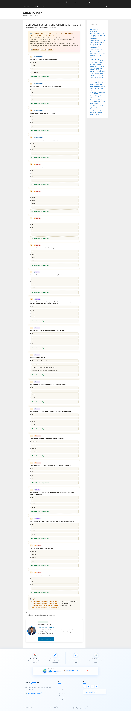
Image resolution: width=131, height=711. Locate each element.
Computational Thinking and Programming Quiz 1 (45, 605)
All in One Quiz (35, 6)
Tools (43, 6)
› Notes (59, 687)
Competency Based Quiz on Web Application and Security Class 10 (97, 29)
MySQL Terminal (77, 2)
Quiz (28, 612)
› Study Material (61, 693)
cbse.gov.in (84, 708)
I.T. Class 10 (57, 2)
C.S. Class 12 (38, 2)
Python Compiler (87, 2)
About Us (96, 2)
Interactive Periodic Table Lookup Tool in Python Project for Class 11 (97, 112)
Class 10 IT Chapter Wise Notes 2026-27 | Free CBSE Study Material (97, 101)
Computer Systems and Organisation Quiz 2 (44, 603)
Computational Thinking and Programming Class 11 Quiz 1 (41, 615)
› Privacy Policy (61, 699)
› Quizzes (60, 691)
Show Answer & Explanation (40, 76)
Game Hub (26, 6)
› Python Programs (62, 689)
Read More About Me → (46, 639)
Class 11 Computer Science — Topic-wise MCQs (45, 607)
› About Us (60, 695)
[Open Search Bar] (106, 6)
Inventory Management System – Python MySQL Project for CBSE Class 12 (97, 82)
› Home (59, 685)
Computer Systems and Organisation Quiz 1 (44, 601)
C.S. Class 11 (27, 2)
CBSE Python (33, 13)
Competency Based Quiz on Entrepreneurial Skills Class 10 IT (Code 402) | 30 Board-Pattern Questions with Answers (97, 44)
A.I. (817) (66, 2)
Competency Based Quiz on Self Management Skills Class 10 (97, 55)
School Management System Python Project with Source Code (97, 88)
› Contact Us (61, 697)
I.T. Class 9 (47, 2)
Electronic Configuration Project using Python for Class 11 (96, 107)
